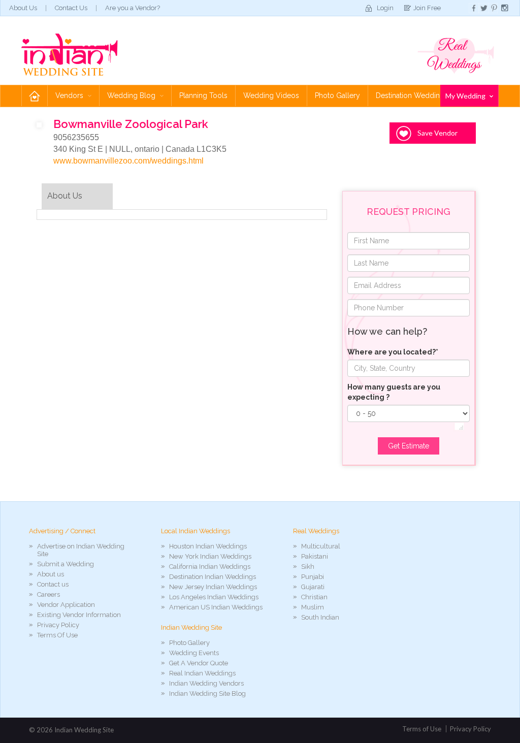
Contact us (53, 584)
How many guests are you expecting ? (393, 392)
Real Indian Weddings (202, 673)
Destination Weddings (412, 95)
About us (50, 574)
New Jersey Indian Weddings (213, 587)
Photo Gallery (337, 95)
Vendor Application (66, 604)
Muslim (312, 607)
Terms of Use (421, 728)
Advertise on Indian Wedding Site (80, 550)
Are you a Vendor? (132, 8)
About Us (23, 8)
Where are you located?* (392, 352)
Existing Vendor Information (79, 615)
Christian (314, 597)
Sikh (307, 566)
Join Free (427, 8)
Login (385, 8)
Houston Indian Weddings (208, 546)
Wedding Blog (132, 95)
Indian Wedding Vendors (206, 683)
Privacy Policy (58, 625)
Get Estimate (408, 446)
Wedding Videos (271, 95)
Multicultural (320, 546)
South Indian (320, 617)
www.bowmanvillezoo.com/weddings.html (128, 160)
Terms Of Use (57, 635)
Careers (48, 594)
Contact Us (71, 8)
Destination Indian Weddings (212, 576)
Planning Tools (203, 95)
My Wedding (466, 95)
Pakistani (314, 556)
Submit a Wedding (65, 564)
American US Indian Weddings (216, 607)
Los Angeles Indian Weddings (213, 597)
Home (34, 95)
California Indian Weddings (209, 566)
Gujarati (312, 587)
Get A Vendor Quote (198, 663)
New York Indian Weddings (210, 556)
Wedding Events (194, 653)
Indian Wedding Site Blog (207, 693)
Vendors (70, 95)
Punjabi (312, 576)
